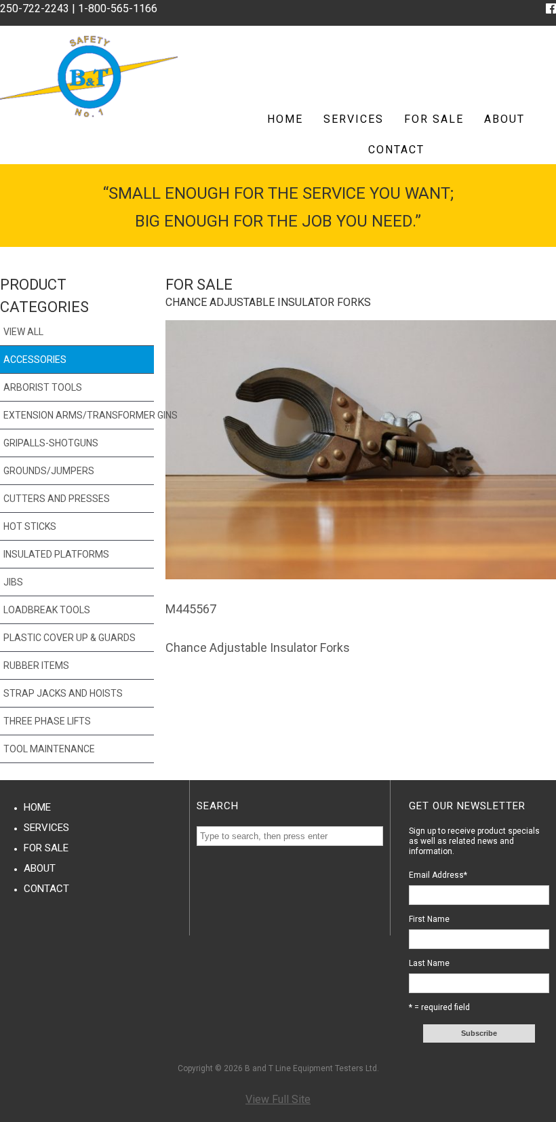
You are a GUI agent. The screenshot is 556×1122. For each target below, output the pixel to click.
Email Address (438, 875)
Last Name (429, 963)
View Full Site (278, 1099)
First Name (429, 919)
